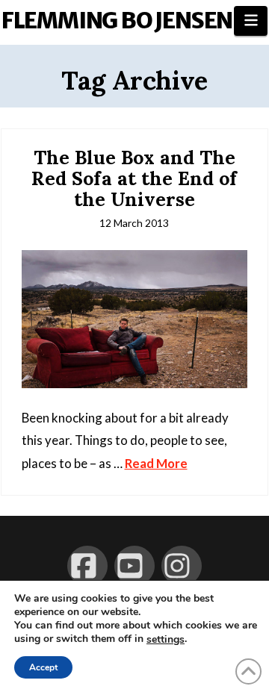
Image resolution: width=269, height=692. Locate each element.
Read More (156, 463)
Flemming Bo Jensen (116, 20)
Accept (43, 667)
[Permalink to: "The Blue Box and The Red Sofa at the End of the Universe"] (135, 319)
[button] (251, 21)
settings (165, 639)
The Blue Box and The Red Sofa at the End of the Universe (134, 178)
